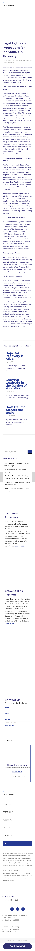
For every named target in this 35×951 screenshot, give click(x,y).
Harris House (10, 280)
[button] (30, 452)
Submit (9, 740)
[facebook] (12, 909)
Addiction (22, 60)
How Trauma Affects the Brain (15, 410)
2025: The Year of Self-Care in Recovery (15, 471)
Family (5, 62)
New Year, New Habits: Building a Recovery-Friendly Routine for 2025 (17, 477)
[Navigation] (31, 4)
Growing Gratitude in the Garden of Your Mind (16, 384)
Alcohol (28, 60)
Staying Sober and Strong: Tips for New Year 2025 (17, 483)
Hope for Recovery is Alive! (14, 356)
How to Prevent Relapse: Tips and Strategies (17, 490)
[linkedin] (23, 909)
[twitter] (17, 909)
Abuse (15, 60)
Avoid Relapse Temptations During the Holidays (17, 464)
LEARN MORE (19, 546)
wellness (11, 62)
